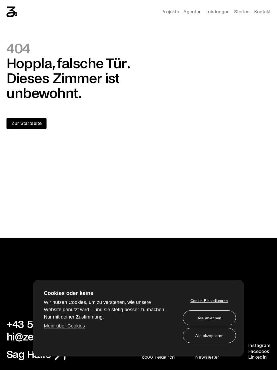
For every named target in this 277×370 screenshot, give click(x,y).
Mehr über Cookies (64, 326)
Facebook (258, 351)
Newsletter (207, 357)
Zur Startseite (26, 123)
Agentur (192, 11)
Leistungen (217, 11)
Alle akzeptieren (209, 335)
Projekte (170, 11)
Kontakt (262, 11)
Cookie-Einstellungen (209, 300)
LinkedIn (257, 357)
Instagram (259, 345)
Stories (242, 11)
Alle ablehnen (209, 318)
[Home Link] (11, 12)
